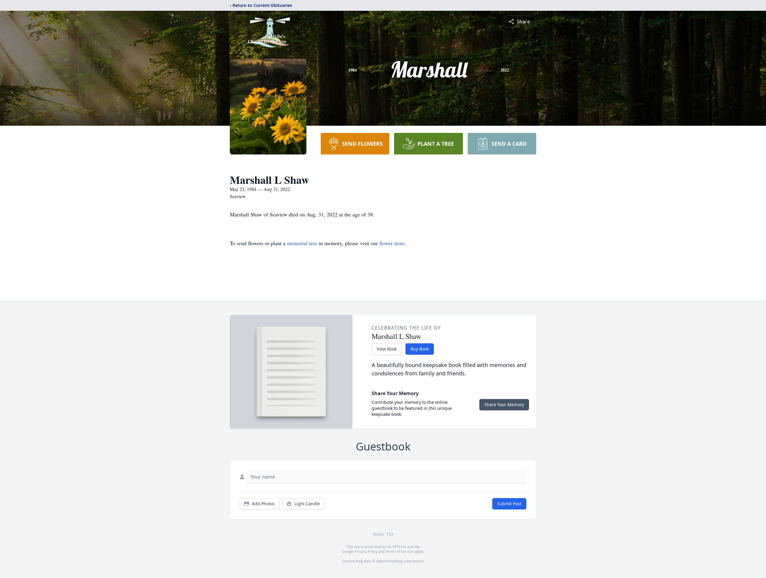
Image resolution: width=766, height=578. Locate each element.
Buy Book (420, 349)
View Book (387, 349)
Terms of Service (399, 551)
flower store (392, 243)
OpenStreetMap (389, 561)
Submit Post (509, 503)
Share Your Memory (504, 404)
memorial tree (302, 243)
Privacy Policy (366, 551)
